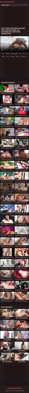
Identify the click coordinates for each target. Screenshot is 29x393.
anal (8, 56)
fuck (24, 53)
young (3, 56)
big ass (12, 56)
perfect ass (23, 56)
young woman (14, 53)
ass (20, 53)
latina (17, 56)
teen (3, 53)
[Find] (27, 5)
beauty (7, 53)
